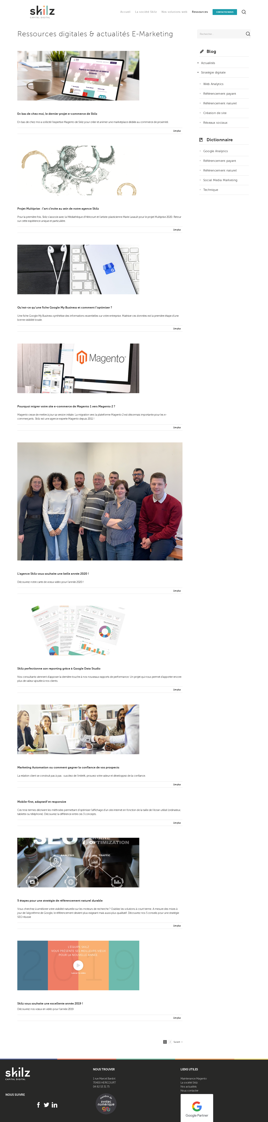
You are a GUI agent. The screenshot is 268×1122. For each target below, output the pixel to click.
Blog (211, 51)
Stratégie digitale (213, 72)
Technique (210, 190)
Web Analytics (213, 84)
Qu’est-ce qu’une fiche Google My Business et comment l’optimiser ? (64, 307)
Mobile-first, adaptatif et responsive (41, 801)
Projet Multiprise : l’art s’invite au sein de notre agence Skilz (58, 208)
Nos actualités (188, 1086)
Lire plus (177, 131)
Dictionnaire (220, 139)
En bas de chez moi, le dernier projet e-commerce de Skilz (57, 113)
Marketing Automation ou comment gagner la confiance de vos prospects (68, 767)
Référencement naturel (220, 103)
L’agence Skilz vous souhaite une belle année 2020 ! (53, 573)
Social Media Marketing (220, 180)
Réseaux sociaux (215, 122)
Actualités (208, 63)
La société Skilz (189, 1082)
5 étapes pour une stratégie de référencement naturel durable (60, 900)
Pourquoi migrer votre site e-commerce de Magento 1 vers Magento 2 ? (66, 406)
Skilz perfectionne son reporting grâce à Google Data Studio (58, 668)
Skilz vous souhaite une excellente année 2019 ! (50, 1003)
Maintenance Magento (193, 1078)
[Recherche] (244, 12)
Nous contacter (189, 1090)
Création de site (215, 113)
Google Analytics (215, 151)
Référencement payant (219, 93)
